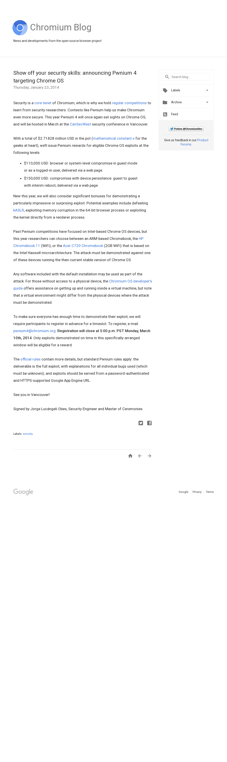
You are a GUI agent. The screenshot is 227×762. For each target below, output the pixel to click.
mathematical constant (114, 138)
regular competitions (129, 103)
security (28, 433)
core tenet (42, 103)
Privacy (197, 492)
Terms (210, 492)
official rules (30, 359)
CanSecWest (80, 124)
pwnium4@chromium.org (34, 331)
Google (184, 492)
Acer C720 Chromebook (83, 245)
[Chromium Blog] (61, 34)
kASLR (18, 210)
